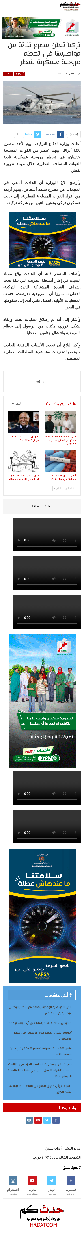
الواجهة (8, 73)
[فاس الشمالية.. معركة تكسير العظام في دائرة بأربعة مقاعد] (23, 461)
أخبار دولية (19, 73)
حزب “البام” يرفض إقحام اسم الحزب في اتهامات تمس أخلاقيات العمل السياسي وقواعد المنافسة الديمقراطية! (40, 1070)
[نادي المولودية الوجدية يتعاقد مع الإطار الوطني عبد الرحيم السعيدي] (60, 422)
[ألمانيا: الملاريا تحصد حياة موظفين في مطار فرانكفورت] (60, 461)
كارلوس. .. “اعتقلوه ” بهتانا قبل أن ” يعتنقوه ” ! (40, 1023)
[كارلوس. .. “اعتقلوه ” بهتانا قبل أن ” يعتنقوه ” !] (23, 422)
